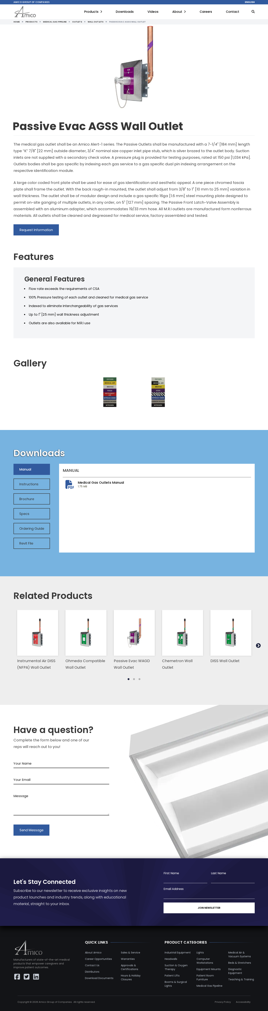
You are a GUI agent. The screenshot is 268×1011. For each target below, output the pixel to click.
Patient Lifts (172, 975)
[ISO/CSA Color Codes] (158, 392)
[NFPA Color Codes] (109, 392)
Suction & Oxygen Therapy (176, 967)
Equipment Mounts (209, 969)
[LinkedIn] (36, 976)
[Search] (253, 12)
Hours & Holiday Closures (131, 977)
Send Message (31, 830)
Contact (232, 11)
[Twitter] (26, 976)
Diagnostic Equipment (235, 971)
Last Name (218, 873)
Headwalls (171, 959)
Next (258, 645)
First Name (171, 873)
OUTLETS (77, 21)
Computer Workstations (205, 961)
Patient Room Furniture (205, 977)
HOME (16, 21)
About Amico (93, 952)
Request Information (36, 230)
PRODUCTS (31, 21)
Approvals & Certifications (129, 967)
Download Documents (99, 978)
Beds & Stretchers (239, 963)
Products (91, 11)
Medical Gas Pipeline (209, 986)
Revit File (26, 543)
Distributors (92, 972)
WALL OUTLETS (95, 21)
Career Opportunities (98, 959)
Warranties (128, 959)
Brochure (26, 499)
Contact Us (92, 965)
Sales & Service (130, 952)
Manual (25, 469)
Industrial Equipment (178, 952)
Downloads (125, 11)
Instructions (28, 484)
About (177, 11)
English (250, 2)
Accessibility (243, 1002)
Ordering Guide (31, 528)
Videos (152, 11)
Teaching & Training (241, 979)
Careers (206, 11)
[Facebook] (17, 976)
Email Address (174, 889)
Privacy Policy (223, 1002)
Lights (200, 952)
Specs (24, 513)
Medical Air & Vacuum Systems (239, 954)
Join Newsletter (209, 908)
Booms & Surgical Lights (176, 984)
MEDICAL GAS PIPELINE (55, 21)
